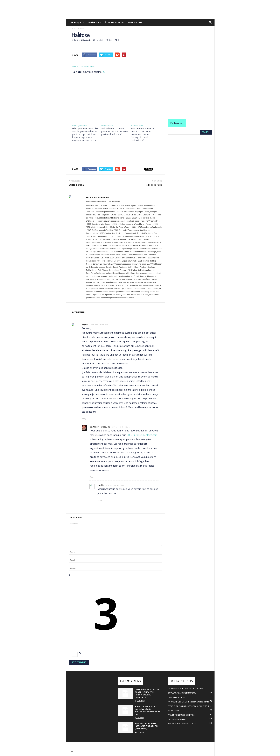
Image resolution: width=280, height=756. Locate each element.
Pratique (76, 22)
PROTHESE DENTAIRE (177, 719)
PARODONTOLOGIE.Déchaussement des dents (188, 701)
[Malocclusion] (116, 130)
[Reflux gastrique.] (86, 133)
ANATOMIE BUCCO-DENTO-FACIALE (183, 723)
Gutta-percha (76, 184)
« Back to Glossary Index (83, 66)
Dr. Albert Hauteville (82, 40)
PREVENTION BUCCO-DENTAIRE (181, 715)
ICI (104, 71)
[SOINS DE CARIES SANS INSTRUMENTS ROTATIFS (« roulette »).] (125, 727)
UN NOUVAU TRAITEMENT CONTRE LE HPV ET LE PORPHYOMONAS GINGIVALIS (147, 693)
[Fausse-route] (146, 133)
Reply (84, 418)
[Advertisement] (115, 98)
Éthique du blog (114, 22)
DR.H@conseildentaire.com (142, 435)
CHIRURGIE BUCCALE (177, 697)
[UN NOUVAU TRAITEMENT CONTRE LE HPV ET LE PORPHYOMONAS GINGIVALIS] (125, 693)
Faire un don (135, 22)
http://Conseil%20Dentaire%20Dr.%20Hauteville (103, 202)
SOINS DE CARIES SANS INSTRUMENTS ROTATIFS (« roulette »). (147, 726)
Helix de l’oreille (153, 184)
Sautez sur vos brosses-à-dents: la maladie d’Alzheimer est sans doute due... (147, 710)
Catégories (94, 22)
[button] (210, 22)
